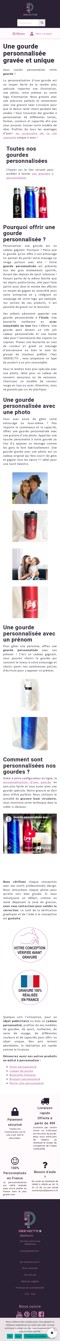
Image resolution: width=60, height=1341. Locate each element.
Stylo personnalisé (23, 1067)
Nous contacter (30, 1268)
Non (18, 1336)
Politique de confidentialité (30, 1287)
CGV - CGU (30, 1294)
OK (10, 1336)
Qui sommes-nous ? (30, 1262)
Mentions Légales (30, 1281)
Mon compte (44, 33)
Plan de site (30, 1274)
